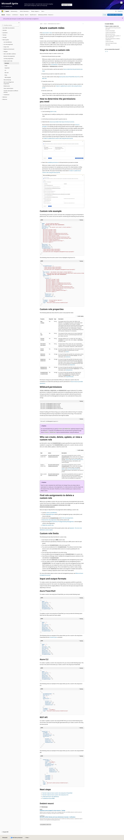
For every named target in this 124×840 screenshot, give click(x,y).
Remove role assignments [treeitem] (9, 56)
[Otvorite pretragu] (116, 11)
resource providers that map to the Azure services (62, 122)
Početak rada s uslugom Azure (115, 14)
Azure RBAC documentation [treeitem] (9, 28)
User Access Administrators (77, 459)
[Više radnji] (83, 24)
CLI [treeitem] (5, 70)
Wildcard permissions (110, 34)
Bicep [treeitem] (6, 75)
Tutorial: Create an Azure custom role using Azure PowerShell (57, 793)
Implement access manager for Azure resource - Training (52, 810)
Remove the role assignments (49, 519)
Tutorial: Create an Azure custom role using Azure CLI (55, 794)
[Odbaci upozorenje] (121, 3)
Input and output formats (111, 43)
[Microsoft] (2, 11)
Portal (104, 14)
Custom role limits (109, 41)
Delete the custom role (47, 525)
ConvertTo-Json (53, 637)
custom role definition (51, 512)
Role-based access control (53, 23)
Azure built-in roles (47, 32)
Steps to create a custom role (112, 26)
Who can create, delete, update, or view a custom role (113, 36)
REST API (44, 78)
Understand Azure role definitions (50, 796)
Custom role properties (111, 32)
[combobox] (10, 25)
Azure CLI (77, 76)
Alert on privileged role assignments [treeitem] (9, 82)
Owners (67, 459)
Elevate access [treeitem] (7, 86)
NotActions (68, 356)
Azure (45, 23)
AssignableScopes (69, 376)
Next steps (108, 44)
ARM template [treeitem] (8, 77)
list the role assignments (67, 518)
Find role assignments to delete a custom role (113, 39)
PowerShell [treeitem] (7, 68)
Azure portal (62, 76)
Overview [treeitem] (7, 63)
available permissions (53, 162)
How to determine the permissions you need (113, 28)
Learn (41, 23)
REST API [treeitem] (6, 72)
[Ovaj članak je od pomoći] (105, 51)
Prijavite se (120, 11)
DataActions (72, 364)
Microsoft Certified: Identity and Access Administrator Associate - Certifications (57, 817)
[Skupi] (19, 23)
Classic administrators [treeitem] (8, 88)
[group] (62, 284)
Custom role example (110, 30)
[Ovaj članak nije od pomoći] (107, 51)
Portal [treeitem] (6, 65)
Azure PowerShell (70, 76)
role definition (54, 64)
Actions (67, 351)
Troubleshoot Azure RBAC (48, 798)
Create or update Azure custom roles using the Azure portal (58, 138)
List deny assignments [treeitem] (8, 58)
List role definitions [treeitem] (8, 42)
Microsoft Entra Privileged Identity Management (62, 521)
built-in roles (53, 111)
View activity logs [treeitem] (7, 79)
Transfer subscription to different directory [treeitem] (11, 91)
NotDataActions (69, 370)
